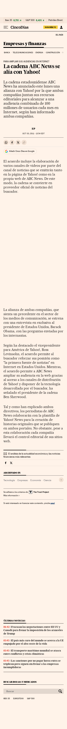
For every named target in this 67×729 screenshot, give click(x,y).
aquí (53, 503)
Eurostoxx (18, 699)
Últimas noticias (14, 620)
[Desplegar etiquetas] (61, 479)
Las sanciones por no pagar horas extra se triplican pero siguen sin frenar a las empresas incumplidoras (32, 664)
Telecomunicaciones (23, 52)
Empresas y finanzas (24, 44)
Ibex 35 (8, 20)
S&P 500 (30, 20)
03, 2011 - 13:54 (33, 133)
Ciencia (47, 480)
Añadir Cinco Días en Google (21, 151)
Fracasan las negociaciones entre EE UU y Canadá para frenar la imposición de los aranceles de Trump (33, 630)
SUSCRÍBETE (50, 27)
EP (33, 128)
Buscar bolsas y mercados (20, 682)
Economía (35, 480)
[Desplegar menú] (5, 27)
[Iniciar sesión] (61, 27)
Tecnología (9, 480)
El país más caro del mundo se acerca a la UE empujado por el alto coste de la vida (33, 642)
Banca (7, 52)
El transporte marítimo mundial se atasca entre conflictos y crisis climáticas (32, 652)
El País (59, 35)
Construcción (53, 52)
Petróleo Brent (55, 20)
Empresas (23, 480)
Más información (10, 495)
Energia (39, 52)
